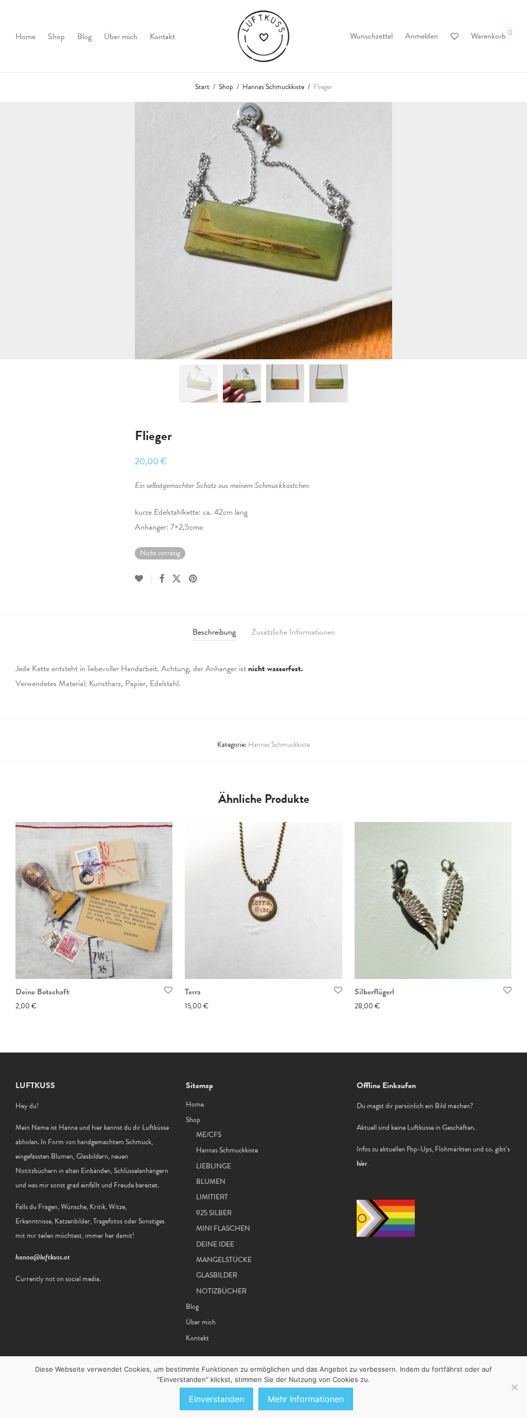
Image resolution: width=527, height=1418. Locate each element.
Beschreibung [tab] (214, 632)
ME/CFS (208, 1134)
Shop (56, 36)
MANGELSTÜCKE (224, 1259)
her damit (118, 1235)
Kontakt (162, 36)
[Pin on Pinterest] (193, 579)
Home (25, 36)
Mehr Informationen (306, 1399)
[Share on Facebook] (161, 579)
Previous (17, 231)
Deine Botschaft (42, 992)
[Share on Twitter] (176, 579)
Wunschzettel (371, 36)
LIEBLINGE (213, 1166)
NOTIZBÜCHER (221, 1291)
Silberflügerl (374, 992)
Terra (193, 992)
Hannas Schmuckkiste (273, 86)
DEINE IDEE (215, 1244)
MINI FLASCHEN (223, 1228)
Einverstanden (216, 1399)
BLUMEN (210, 1181)
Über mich (120, 36)
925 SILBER (214, 1212)
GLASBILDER (216, 1275)
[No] (514, 1387)
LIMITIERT (212, 1197)
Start (202, 86)
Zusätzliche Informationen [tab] (293, 632)
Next (509, 231)
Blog (84, 36)
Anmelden (421, 36)
